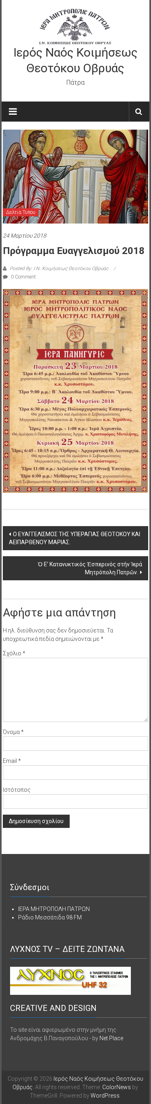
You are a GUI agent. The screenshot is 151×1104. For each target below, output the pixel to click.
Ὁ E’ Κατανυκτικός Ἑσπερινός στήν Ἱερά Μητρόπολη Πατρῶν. (90, 568)
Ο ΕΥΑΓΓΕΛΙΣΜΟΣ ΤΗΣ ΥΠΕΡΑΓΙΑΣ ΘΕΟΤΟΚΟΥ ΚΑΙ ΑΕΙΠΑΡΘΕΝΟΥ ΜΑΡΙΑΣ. (74, 538)
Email (12, 761)
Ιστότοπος (17, 790)
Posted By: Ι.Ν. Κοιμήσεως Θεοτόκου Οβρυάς (59, 268)
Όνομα (13, 732)
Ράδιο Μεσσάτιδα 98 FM (50, 917)
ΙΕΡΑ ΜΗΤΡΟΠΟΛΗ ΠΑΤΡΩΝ (54, 909)
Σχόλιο (14, 653)
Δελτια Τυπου (20, 212)
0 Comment (23, 277)
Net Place (111, 1038)
